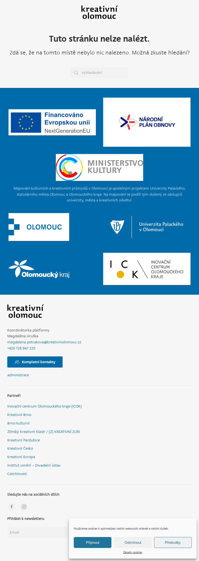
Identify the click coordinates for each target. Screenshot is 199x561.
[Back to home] (99, 12)
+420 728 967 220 (21, 348)
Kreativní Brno (19, 414)
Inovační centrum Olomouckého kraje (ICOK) (44, 406)
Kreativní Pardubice (23, 440)
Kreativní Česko (20, 448)
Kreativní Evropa (21, 457)
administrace (18, 375)
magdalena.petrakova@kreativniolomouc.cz (44, 342)
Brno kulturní (18, 423)
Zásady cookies (132, 552)
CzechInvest (17, 473)
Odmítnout (132, 542)
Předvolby (173, 542)
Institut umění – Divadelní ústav (34, 465)
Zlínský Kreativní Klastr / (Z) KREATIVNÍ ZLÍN (43, 431)
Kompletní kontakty (38, 362)
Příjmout (92, 542)
